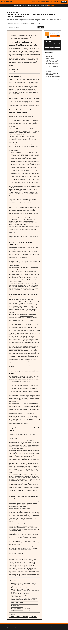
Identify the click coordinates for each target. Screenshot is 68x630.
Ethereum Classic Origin (16, 595)
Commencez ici (14, 38)
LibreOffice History (15, 587)
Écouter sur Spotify (53, 47)
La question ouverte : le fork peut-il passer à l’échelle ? (52, 80)
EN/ (58, 1)
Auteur (54, 1)
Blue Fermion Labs (38, 626)
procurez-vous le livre (23, 38)
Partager (12, 616)
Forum (47, 1)
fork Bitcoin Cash (34, 304)
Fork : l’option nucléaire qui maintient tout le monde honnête (52, 56)
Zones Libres (36, 523)
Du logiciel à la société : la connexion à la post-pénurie (53, 77)
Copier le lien (33, 616)
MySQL (22, 152)
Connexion (64, 1)
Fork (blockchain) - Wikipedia (17, 607)
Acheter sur (54, 35)
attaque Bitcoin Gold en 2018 (26, 316)
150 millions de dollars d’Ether (28, 254)
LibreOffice (21, 132)
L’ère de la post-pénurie (16, 35)
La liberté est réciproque (24, 560)
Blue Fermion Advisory (47, 626)
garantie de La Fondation (21, 445)
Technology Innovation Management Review (20, 381)
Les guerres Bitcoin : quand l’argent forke (52, 64)
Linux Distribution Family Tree (17, 608)
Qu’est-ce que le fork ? (50, 58)
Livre (51, 1)
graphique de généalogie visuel (15, 349)
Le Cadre (38, 1)
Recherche (43, 1)
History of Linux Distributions (17, 610)
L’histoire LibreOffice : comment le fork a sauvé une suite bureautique (53, 61)
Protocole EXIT (13, 433)
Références (48, 83)
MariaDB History (14, 596)
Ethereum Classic (17, 281)
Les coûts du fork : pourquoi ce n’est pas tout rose (52, 71)
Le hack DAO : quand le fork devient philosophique (52, 67)
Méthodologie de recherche (11, 627)
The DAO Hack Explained (16, 593)
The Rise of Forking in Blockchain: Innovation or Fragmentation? (24, 604)
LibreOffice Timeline (15, 589)
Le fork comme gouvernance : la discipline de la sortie (52, 74)
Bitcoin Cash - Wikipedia (16, 590)
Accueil (33, 1)
